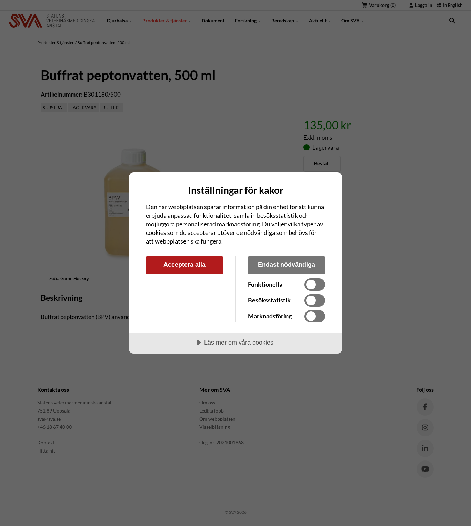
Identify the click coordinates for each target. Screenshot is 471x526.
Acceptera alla (184, 264)
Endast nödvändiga (286, 264)
